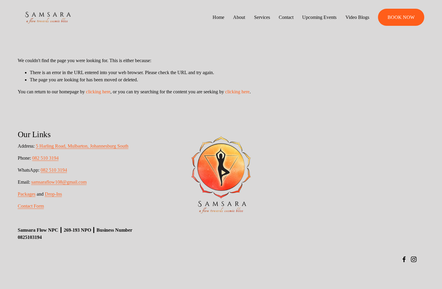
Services (262, 17)
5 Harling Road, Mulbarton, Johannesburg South (82, 146)
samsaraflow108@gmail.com (59, 182)
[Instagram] (414, 259)
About (239, 17)
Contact (286, 17)
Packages (26, 194)
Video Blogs (357, 17)
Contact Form (31, 206)
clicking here (98, 91)
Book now (401, 17)
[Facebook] (404, 259)
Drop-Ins (53, 194)
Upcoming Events (319, 17)
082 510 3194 (45, 158)
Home (218, 17)
